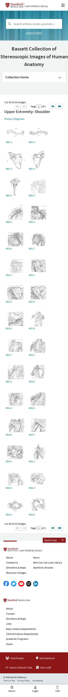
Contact (10, 613)
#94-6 (32, 514)
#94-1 (9, 461)
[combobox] (34, 24)
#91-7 (32, 248)
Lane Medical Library (36, 6)
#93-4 (9, 408)
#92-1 (9, 275)
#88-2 (32, 195)
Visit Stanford (46, 658)
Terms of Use (9, 680)
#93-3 (32, 381)
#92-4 (32, 301)
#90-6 (32, 222)
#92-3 (9, 301)
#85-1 (9, 142)
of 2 (43, 106)
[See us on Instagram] (28, 583)
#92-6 (32, 328)
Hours (36, 557)
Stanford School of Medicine (35, 601)
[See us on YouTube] (21, 583)
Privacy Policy (23, 680)
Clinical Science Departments (22, 634)
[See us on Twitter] (13, 583)
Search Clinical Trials (20, 667)
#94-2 (32, 461)
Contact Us (12, 562)
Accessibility (38, 680)
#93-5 (32, 408)
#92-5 (9, 328)
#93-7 (32, 434)
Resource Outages (16, 572)
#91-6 (9, 248)
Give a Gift (45, 667)
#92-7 (9, 354)
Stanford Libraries (43, 567)
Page (33, 106)
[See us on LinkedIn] (35, 583)
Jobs (9, 623)
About (9, 557)
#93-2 (9, 381)
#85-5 (9, 195)
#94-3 (9, 488)
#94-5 (9, 514)
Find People (17, 658)
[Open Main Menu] (63, 5)
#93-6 (9, 434)
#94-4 (32, 488)
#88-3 (9, 222)
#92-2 (32, 275)
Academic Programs (17, 638)
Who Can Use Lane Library (47, 562)
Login (35, 690)
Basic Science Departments (21, 628)
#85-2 (32, 142)
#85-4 (32, 168)
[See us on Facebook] (6, 584)
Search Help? (34, 33)
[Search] (9, 24)
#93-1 (32, 354)
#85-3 (9, 168)
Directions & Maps (16, 567)
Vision (9, 644)
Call (57, 690)
